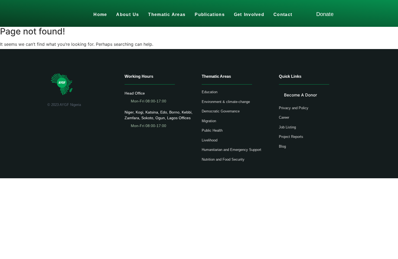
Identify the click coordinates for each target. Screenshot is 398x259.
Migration (209, 121)
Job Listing (287, 127)
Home (100, 14)
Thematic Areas (166, 14)
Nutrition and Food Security (223, 159)
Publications (210, 14)
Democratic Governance (221, 111)
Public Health (212, 130)
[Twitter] (57, 119)
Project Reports (291, 137)
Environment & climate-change (226, 102)
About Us (127, 14)
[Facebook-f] (49, 119)
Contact (282, 14)
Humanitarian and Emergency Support (231, 150)
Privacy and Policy (293, 108)
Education (209, 92)
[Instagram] (73, 119)
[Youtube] (65, 119)
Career (284, 117)
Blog (282, 146)
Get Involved (249, 14)
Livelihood (209, 140)
